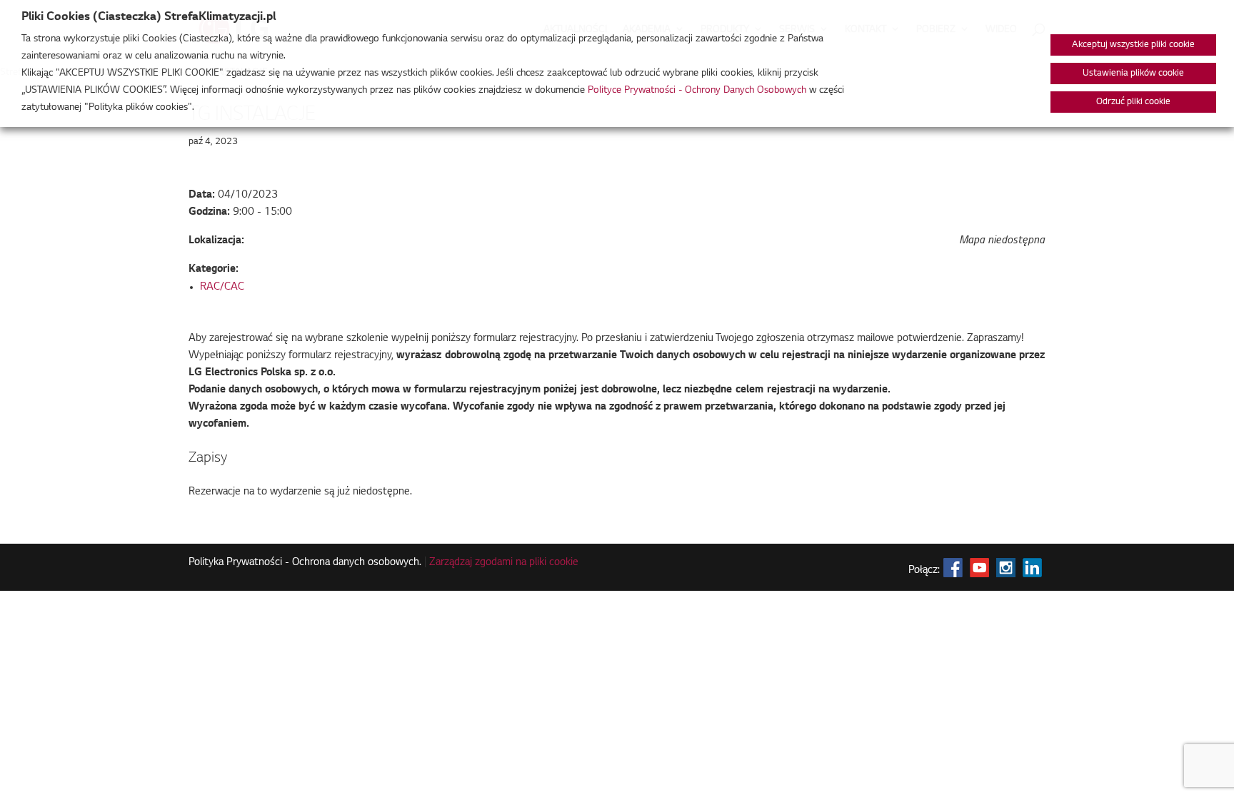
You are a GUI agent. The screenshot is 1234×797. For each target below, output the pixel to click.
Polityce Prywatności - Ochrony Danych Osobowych (697, 91)
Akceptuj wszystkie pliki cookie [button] (1133, 45)
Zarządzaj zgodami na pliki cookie (503, 563)
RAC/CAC (222, 287)
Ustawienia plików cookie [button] (1133, 73)
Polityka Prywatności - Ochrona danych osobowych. (305, 563)
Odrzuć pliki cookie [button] (1133, 102)
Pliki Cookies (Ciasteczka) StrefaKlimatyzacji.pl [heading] (148, 17)
